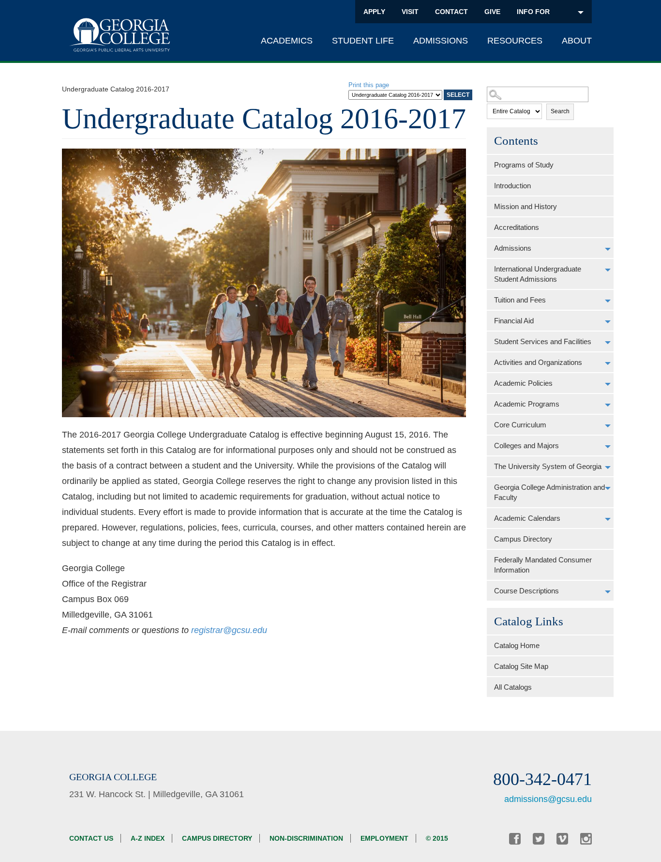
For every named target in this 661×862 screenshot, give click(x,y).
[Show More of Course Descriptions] (608, 591)
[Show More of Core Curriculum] (608, 425)
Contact (451, 11)
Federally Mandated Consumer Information (543, 565)
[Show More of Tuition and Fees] (608, 301)
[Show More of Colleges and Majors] (608, 446)
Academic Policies (523, 383)
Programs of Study (524, 165)
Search (560, 111)
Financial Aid (514, 321)
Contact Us (91, 838)
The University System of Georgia (547, 466)
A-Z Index (148, 838)
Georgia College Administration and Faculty (549, 492)
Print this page (368, 85)
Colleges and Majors (526, 445)
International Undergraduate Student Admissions (537, 274)
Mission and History (525, 206)
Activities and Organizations (538, 362)
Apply (374, 11)
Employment (384, 838)
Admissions (440, 40)
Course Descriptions (526, 591)
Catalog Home (517, 645)
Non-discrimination (306, 838)
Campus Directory (523, 539)
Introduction (512, 185)
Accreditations (516, 227)
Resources (514, 40)
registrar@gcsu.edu (229, 630)
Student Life (363, 40)
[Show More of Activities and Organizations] (608, 363)
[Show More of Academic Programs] (608, 405)
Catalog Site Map (521, 666)
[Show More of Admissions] (608, 249)
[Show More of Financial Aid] (608, 321)
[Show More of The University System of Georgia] (608, 467)
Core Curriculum (520, 425)
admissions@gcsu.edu (548, 799)
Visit (410, 11)
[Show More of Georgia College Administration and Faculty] (608, 488)
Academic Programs (526, 404)
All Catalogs (513, 687)
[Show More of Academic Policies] (608, 384)
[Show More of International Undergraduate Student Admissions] (608, 270)
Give (492, 11)
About (577, 40)
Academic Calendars (527, 518)
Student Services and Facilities (542, 341)
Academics (287, 40)
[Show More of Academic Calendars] (608, 519)
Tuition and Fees (520, 300)
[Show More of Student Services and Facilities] (608, 342)
